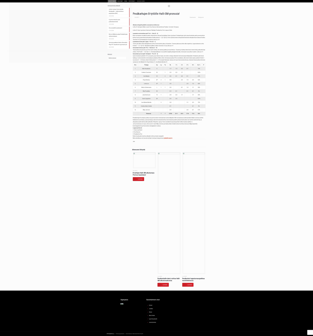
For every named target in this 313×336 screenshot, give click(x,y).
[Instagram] (196, 333)
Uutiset (150, 305)
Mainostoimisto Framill (138, 333)
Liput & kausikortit (153, 319)
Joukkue (151, 308)
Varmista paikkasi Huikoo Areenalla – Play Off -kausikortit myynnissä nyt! (118, 43)
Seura (125, 1)
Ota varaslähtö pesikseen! (115, 28)
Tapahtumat (120, 1)
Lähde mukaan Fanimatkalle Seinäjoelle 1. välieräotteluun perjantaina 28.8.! (116, 11)
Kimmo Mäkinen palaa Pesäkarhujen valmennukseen (118, 35)
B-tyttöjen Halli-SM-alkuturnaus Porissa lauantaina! (143, 174)
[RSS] (199, 333)
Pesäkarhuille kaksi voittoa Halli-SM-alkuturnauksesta (168, 280)
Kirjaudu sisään (141, 1)
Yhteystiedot (132, 1)
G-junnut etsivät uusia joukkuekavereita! (114, 20)
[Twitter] (191, 333)
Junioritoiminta (112, 1)
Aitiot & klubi (152, 315)
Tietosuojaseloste (120, 333)
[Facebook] (189, 333)
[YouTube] (194, 333)
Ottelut (150, 312)
